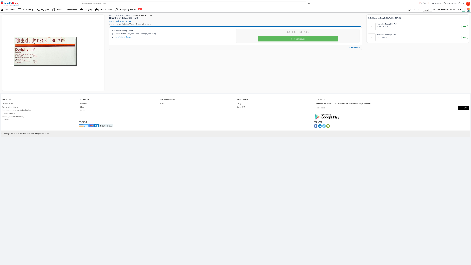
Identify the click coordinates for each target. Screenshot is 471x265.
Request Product (298, 39)
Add (464, 27)
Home (111, 15)
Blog (82, 107)
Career (82, 110)
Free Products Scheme (441, 10)
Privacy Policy (7, 104)
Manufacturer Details (122, 37)
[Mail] (328, 127)
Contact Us (241, 107)
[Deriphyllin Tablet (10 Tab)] (45, 88)
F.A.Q (239, 104)
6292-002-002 (452, 3)
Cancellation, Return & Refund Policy (16, 110)
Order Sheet (72, 10)
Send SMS (464, 108)
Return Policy (355, 47)
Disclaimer (6, 120)
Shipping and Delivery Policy (13, 116)
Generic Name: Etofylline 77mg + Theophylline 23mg (130, 24)
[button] (468, 8)
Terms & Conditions (10, 107)
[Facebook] (315, 127)
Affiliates (161, 104)
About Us (83, 104)
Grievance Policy (8, 113)
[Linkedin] (320, 127)
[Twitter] (324, 127)
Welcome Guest (455, 10)
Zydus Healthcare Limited (123, 15)
